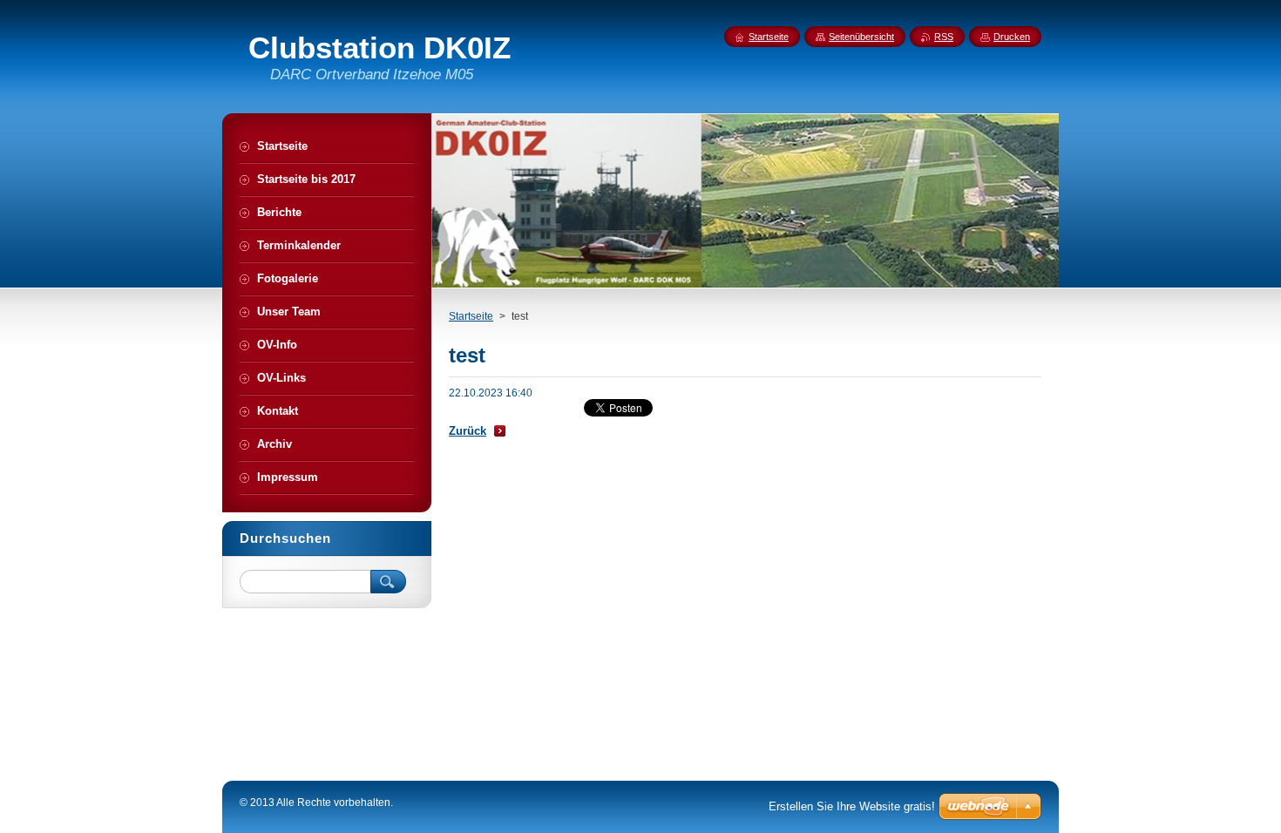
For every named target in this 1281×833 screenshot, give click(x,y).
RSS (943, 36)
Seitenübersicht (861, 36)
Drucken (1011, 36)
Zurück (467, 430)
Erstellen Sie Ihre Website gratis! (852, 806)
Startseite (471, 316)
